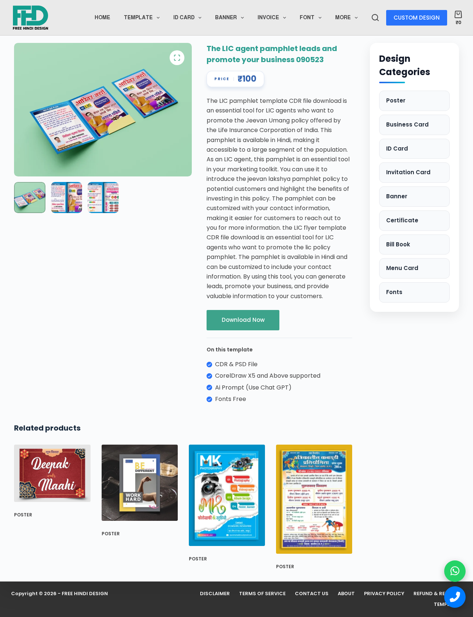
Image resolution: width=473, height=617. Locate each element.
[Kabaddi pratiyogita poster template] (314, 499)
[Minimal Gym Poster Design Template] (140, 483)
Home (102, 17)
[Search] (375, 17)
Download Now (243, 320)
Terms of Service (262, 594)
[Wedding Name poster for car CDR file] (52, 473)
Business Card (407, 124)
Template (138, 17)
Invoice (268, 17)
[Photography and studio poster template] (227, 495)
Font (307, 17)
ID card (184, 17)
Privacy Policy (384, 594)
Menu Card (402, 268)
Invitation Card (408, 172)
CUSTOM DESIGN (417, 17)
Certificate (402, 220)
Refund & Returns (438, 594)
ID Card (397, 148)
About (346, 594)
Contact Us (312, 594)
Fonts (394, 292)
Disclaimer (215, 594)
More (343, 17)
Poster (23, 515)
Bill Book (398, 244)
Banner (226, 17)
